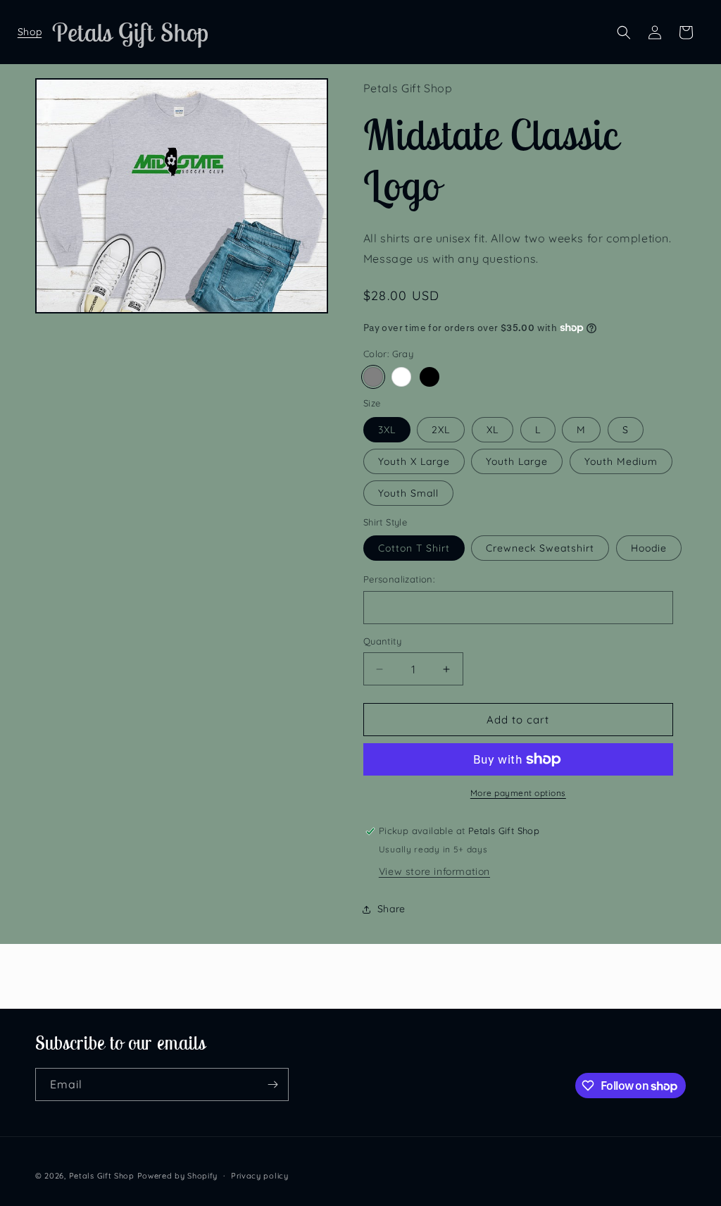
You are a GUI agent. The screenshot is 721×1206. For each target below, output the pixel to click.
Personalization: (398, 579)
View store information (434, 871)
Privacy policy (260, 1176)
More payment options (518, 793)
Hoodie (649, 548)
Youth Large (517, 461)
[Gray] (373, 377)
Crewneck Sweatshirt (540, 548)
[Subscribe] (272, 1084)
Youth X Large (414, 461)
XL (493, 429)
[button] (29, 32)
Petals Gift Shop (101, 1176)
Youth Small (408, 493)
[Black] (429, 377)
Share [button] (391, 908)
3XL (387, 429)
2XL (441, 429)
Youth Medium (621, 461)
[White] (401, 377)
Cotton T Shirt (414, 548)
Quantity (382, 641)
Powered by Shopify (177, 1176)
